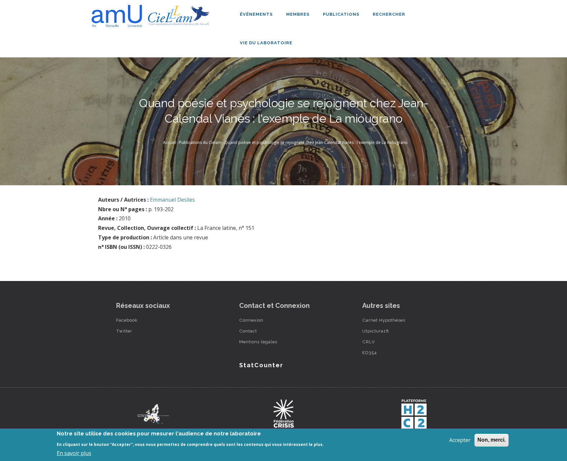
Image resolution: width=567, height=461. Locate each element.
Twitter (124, 330)
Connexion (251, 320)
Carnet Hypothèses (383, 320)
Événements (257, 14)
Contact (248, 330)
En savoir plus (74, 453)
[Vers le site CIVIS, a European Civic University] (153, 414)
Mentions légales (258, 341)
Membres (298, 14)
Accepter (460, 440)
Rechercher (389, 14)
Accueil (169, 142)
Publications (342, 14)
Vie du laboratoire (267, 42)
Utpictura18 (375, 330)
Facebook (126, 320)
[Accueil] (152, 13)
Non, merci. (491, 440)
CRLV (368, 341)
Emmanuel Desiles (172, 199)
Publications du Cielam (200, 142)
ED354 (369, 352)
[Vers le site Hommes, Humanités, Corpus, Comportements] (413, 414)
